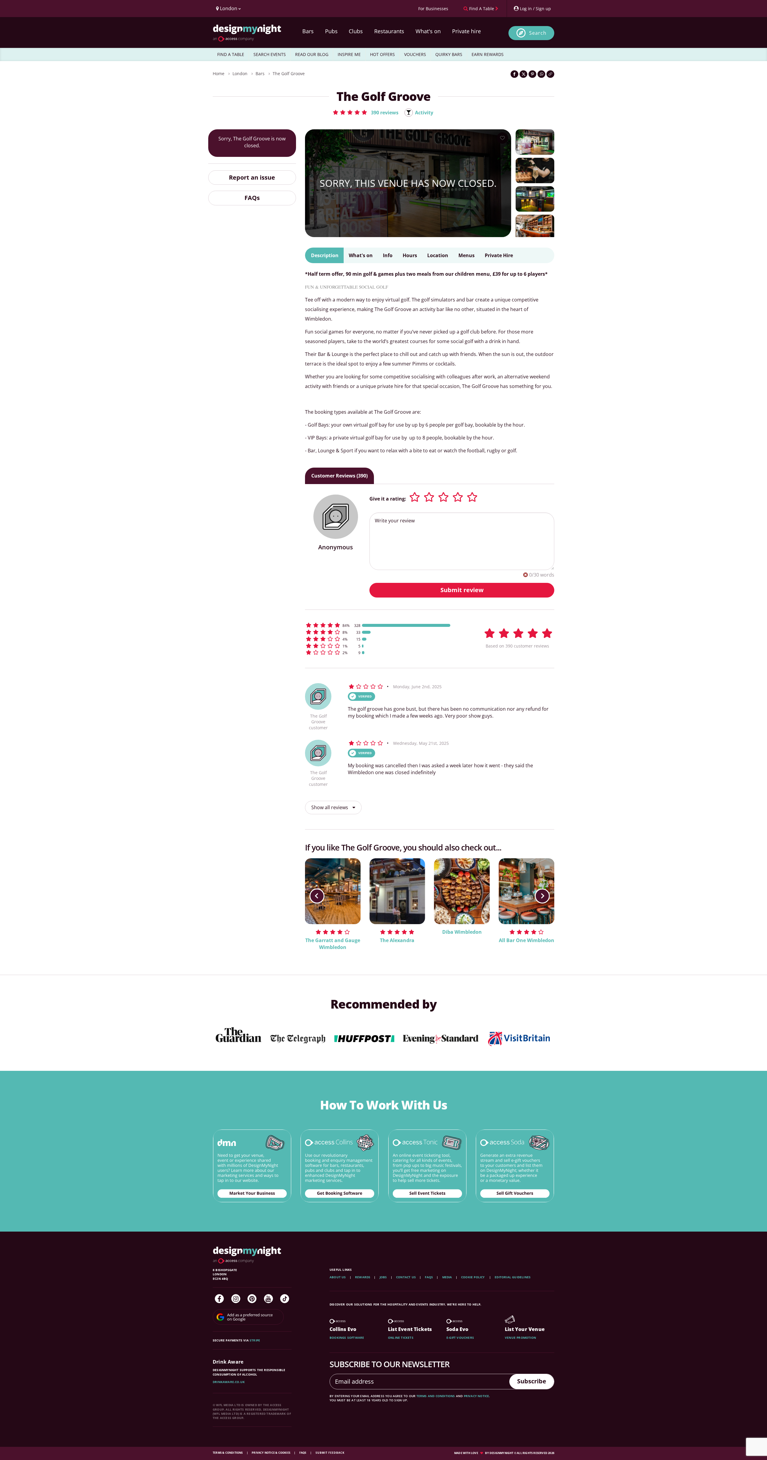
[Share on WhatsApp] (541, 74)
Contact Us (406, 1277)
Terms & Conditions (228, 1453)
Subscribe (531, 1381)
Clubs (356, 31)
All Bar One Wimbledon (526, 940)
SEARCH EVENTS (269, 54)
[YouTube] (268, 1298)
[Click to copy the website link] (550, 74)
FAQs (252, 198)
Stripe (255, 1340)
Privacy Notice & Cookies (271, 1453)
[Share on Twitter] (523, 74)
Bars (308, 31)
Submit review (462, 590)
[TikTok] (284, 1298)
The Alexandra (397, 940)
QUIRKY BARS (448, 54)
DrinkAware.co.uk (229, 1382)
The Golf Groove (289, 73)
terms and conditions (435, 1396)
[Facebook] (219, 1298)
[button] (365, 112)
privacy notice (476, 1396)
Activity (424, 112)
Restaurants (389, 31)
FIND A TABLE (230, 54)
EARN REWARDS (488, 54)
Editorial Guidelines (513, 1277)
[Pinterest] (251, 1298)
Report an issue (252, 177)
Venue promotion (520, 1337)
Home (218, 73)
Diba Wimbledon (462, 932)
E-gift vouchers (460, 1337)
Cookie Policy (473, 1277)
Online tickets (400, 1337)
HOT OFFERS (382, 54)
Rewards (362, 1277)
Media (447, 1277)
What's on (428, 31)
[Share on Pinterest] (532, 74)
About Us (338, 1277)
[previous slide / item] (316, 896)
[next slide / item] (542, 896)
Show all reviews (330, 807)
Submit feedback (330, 1453)
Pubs (331, 31)
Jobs (383, 1277)
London (239, 73)
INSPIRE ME (349, 54)
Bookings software (347, 1337)
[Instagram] (235, 1298)
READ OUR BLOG (311, 54)
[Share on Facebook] (514, 74)
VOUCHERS (415, 54)
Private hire (466, 31)
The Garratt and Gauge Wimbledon (332, 943)
